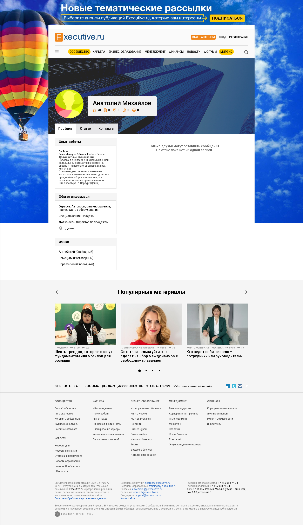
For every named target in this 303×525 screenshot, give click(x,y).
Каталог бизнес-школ (143, 454)
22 (87, 347)
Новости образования (68, 461)
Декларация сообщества (122, 386)
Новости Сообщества (67, 466)
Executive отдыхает (66, 429)
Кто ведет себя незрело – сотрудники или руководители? (215, 354)
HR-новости (61, 471)
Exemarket (175, 439)
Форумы (210, 51)
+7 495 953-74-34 (228, 482)
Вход (222, 37)
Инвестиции (214, 424)
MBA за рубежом (141, 418)
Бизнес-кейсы (139, 434)
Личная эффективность (107, 424)
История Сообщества (67, 418)
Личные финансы (217, 413)
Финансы (176, 51)
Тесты (134, 444)
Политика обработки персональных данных (80, 498)
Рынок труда (100, 418)
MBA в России (139, 413)
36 (173, 347)
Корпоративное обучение (146, 408)
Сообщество (79, 51)
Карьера (99, 51)
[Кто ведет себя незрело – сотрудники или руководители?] (217, 324)
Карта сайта (128, 498)
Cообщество (63, 401)
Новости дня (62, 445)
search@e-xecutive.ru (157, 482)
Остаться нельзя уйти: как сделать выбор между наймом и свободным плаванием (149, 356)
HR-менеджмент (102, 408)
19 (242, 347)
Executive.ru (76, 489)
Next (246, 292)
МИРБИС (226, 51)
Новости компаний (66, 450)
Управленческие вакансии (108, 434)
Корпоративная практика (205, 347)
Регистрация (238, 37)
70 (99, 110)
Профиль (65, 129)
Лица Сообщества (65, 408)
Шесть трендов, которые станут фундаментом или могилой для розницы (83, 356)
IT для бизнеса (178, 434)
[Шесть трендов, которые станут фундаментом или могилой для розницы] (85, 324)
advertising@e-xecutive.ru (147, 489)
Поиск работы (101, 413)
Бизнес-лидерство (180, 408)
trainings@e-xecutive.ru (162, 486)
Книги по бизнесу (141, 439)
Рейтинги (136, 424)
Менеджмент (155, 51)
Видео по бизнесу (141, 449)
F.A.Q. (77, 386)
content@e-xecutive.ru (146, 492)
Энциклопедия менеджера (185, 444)
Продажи (61, 347)
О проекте (63, 386)
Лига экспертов (64, 413)
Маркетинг (175, 424)
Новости (194, 51)
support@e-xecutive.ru (148, 495)
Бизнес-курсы (139, 429)
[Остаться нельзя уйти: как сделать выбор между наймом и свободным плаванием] (151, 324)
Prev (57, 292)
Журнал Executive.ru (66, 424)
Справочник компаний (106, 439)
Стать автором (203, 37)
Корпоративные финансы (222, 408)
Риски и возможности (220, 418)
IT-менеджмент (178, 418)
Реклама (92, 386)
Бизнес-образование (124, 51)
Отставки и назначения (68, 455)
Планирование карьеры (138, 347)
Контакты (106, 129)
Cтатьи (85, 129)
